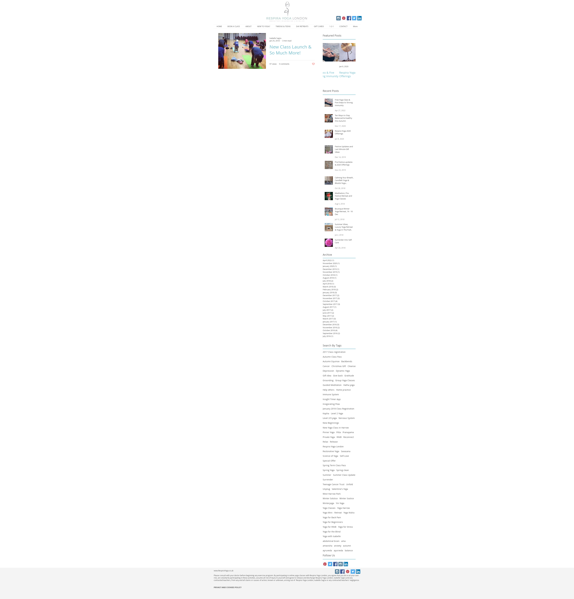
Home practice (343, 389)
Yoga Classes (329, 508)
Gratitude (349, 375)
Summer (327, 474)
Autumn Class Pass (332, 356)
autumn (347, 545)
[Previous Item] (327, 52)
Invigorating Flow (331, 404)
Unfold (349, 484)
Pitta (338, 432)
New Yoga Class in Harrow (336, 427)
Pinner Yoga (329, 432)
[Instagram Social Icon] (338, 18)
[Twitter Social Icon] (354, 18)
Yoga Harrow (343, 508)
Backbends (346, 361)
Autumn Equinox (331, 361)
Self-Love (344, 455)
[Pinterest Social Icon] (344, 18)
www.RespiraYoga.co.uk (223, 570)
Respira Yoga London (333, 446)
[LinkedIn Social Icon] (359, 18)
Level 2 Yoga (337, 413)
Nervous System (347, 418)
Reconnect (348, 437)
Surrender (328, 479)
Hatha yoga (349, 385)
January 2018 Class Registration (338, 408)
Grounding (328, 380)
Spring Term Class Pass (334, 465)
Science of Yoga (330, 455)
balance (349, 550)
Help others (328, 389)
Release (334, 441)
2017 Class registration (334, 352)
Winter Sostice (346, 498)
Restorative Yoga (331, 451)
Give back (338, 375)
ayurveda (338, 550)
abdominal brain (331, 541)
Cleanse (352, 366)
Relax (325, 441)
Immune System (331, 394)
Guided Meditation (332, 385)
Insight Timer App (332, 399)
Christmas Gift (339, 366)
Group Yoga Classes (345, 380)
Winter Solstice (330, 498)
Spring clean (342, 470)
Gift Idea (327, 375)
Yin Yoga (340, 503)
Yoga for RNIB (329, 526)
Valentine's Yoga (340, 489)
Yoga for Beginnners (333, 522)
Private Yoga (329, 437)
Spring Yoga (329, 470)
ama (343, 541)
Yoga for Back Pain (332, 517)
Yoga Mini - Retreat (332, 512)
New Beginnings (331, 422)
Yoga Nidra (349, 512)
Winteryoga (328, 503)
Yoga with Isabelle (332, 536)
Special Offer (329, 460)
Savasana (345, 451)
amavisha (327, 545)
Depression (328, 370)
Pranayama (348, 432)
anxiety (337, 545)
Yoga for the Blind (332, 531)
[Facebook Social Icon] (349, 18)
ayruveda (327, 550)
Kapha (326, 413)
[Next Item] (350, 52)
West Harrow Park (332, 493)
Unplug (326, 489)
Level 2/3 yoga (330, 418)
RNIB (339, 437)
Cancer (326, 366)
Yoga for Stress (345, 526)
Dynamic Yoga (343, 370)
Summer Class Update (344, 474)
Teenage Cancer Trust (333, 484)
